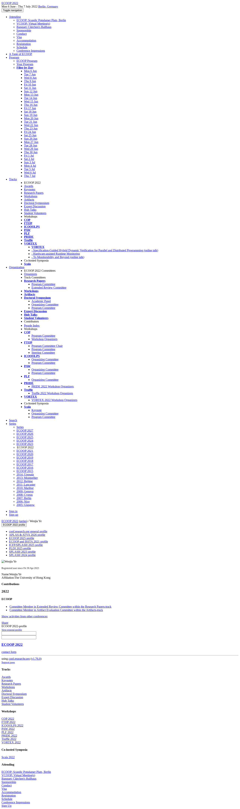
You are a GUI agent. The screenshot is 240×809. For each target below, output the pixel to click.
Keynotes (29, 189)
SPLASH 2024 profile (22, 555)
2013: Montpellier (27, 477)
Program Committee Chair (47, 345)
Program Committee (43, 284)
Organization (16, 267)
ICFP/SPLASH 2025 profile (26, 545)
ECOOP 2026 (24, 433)
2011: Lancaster (25, 484)
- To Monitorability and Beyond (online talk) (58, 257)
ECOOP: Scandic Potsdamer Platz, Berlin (41, 20)
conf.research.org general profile (28, 531)
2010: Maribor (25, 488)
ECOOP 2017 (24, 464)
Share (5, 622)
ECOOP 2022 (10, 521)
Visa (19, 37)
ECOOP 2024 (24, 440)
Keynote (37, 410)
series (23, 521)
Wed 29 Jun (31, 148)
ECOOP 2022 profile (14, 524)
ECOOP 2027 (24, 430)
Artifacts (29, 199)
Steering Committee (43, 352)
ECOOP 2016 (24, 467)
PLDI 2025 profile (20, 548)
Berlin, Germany (48, 6)
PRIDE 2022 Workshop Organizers (53, 386)
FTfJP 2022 (8, 722)
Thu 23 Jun (31, 128)
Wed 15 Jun (31, 101)
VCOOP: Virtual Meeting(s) (33, 23)
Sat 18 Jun (30, 111)
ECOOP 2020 (24, 454)
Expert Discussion (35, 206)
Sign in (13, 511)
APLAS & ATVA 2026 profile (27, 534)
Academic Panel (41, 301)
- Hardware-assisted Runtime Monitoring (56, 253)
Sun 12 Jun (30, 91)
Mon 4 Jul (30, 165)
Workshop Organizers (44, 339)
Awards (28, 186)
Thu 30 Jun (31, 152)
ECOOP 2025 (24, 437)
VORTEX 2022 (11, 742)
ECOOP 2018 (24, 461)
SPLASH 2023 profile (22, 551)
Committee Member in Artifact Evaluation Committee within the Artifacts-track (56, 610)
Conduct (21, 33)
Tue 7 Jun (30, 74)
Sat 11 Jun (30, 87)
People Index (32, 325)
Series (20, 427)
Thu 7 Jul (29, 175)
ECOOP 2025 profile (21, 538)
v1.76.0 (36, 658)
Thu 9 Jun (30, 81)
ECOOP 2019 (24, 457)
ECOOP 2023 (24, 444)
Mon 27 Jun (31, 142)
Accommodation (26, 40)
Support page (8, 662)
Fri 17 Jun (30, 108)
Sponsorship (23, 30)
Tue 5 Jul (29, 169)
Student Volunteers (35, 213)
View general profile (12, 629)
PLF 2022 (8, 732)
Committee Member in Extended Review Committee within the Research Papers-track (60, 606)
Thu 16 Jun (31, 104)
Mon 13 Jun (31, 94)
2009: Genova (24, 491)
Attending (15, 16)
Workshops (30, 196)
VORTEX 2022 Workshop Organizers (54, 400)
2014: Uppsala (25, 474)
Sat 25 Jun (30, 135)
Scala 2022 (8, 757)
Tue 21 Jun (30, 121)
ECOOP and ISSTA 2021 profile (28, 541)
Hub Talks (30, 209)
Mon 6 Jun (30, 71)
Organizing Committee (45, 304)
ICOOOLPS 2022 (12, 725)
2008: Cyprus (24, 494)
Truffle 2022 (9, 739)
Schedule (21, 47)
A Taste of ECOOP (20, 54)
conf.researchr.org (19, 658)
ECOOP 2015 (24, 471)
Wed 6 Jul (30, 172)
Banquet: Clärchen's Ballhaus (33, 27)
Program (14, 57)
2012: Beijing (24, 481)
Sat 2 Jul (29, 159)
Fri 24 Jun (30, 131)
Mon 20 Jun (31, 118)
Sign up (13, 514)
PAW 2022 (8, 728)
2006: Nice (23, 501)
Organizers (30, 274)
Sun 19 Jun (30, 115)
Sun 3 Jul (29, 162)
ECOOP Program (26, 60)
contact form (9, 652)
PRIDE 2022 (9, 735)
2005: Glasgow (25, 504)
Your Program (24, 64)
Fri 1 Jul (29, 155)
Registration (23, 43)
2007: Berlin (23, 498)
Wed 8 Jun (30, 77)
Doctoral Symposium (36, 203)
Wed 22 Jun (31, 125)
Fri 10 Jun (30, 84)
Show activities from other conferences (24, 616)
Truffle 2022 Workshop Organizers (52, 393)
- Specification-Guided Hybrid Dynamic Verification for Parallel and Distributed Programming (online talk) (95, 250)
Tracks (13, 179)
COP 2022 (8, 718)
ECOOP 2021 (24, 450)
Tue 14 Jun (30, 98)
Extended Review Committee (49, 287)
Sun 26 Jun (30, 138)
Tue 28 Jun (30, 145)
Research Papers (34, 192)
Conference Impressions (30, 50)
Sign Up (6, 805)
